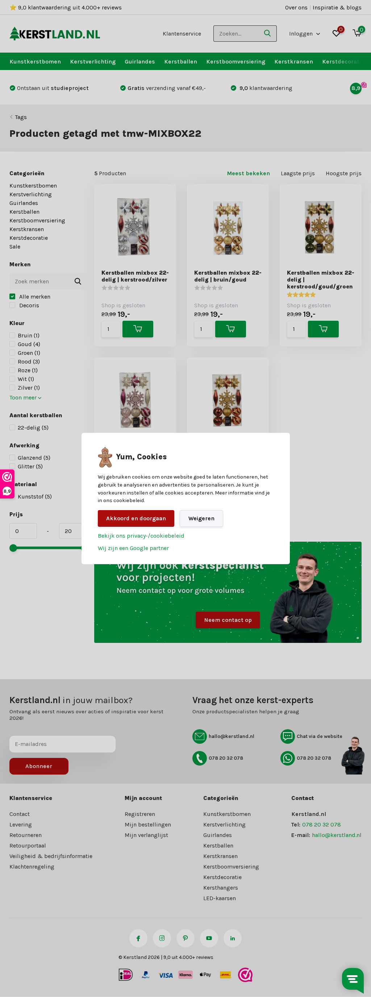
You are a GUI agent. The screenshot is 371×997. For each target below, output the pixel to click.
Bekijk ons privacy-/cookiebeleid (141, 535)
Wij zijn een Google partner (133, 548)
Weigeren (201, 518)
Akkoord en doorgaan (136, 518)
